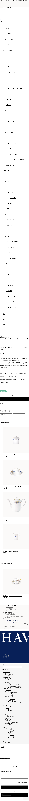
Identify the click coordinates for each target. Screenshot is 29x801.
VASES (8, 236)
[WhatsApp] (28, 624)
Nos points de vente (7, 654)
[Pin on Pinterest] (5, 403)
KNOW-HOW (9, 39)
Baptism (12, 285)
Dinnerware (22, 413)
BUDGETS (9, 291)
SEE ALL (8, 55)
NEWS (8, 44)
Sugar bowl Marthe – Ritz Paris (11, 454)
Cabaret (7, 413)
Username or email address (7, 771)
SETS (7, 214)
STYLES (8, 77)
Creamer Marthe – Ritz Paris (10, 551)
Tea (10, 187)
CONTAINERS (9, 132)
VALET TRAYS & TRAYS (12, 241)
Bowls (11, 137)
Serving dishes (13, 154)
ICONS (8, 66)
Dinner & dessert (14, 116)
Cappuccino (13, 198)
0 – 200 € (12, 296)
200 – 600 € (13, 302)
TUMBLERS (9, 252)
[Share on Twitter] (2, 403)
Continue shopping (5, 758)
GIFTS (5, 263)
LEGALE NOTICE (10, 614)
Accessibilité (6, 656)
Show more (11, 457)
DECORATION (7, 225)
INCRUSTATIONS (10, 72)
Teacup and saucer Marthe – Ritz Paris (13, 487)
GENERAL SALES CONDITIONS (14, 616)
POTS (7, 209)
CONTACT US (9, 607)
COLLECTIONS (7, 50)
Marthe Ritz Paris (9, 411)
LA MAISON (6, 28)
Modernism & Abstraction (16, 94)
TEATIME (6, 170)
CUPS (7, 181)
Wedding (12, 274)
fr (6, 669)
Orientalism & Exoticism (16, 88)
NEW (7, 61)
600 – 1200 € (13, 307)
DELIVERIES (9, 608)
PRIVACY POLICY (11, 617)
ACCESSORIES (10, 165)
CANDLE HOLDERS (11, 258)
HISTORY (8, 33)
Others (11, 126)
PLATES (8, 110)
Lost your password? (23, 782)
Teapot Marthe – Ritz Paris (10, 519)
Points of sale (7, 4)
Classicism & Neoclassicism (17, 83)
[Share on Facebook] (0, 403)
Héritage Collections (14, 413)
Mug (11, 203)
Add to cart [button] (5, 457)
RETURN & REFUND (11, 609)
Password (3, 777)
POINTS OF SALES (11, 613)
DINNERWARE (7, 99)
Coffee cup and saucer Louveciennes (12, 596)
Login (4, 743)
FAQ (7, 611)
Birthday (12, 280)
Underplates (13, 121)
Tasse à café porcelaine (19, 411)
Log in (14, 787)
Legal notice (6, 655)
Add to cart (14, 399)
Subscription (6, 628)
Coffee (11, 192)
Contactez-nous (6, 657)
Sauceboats (13, 143)
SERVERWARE (10, 148)
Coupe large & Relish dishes (17, 159)
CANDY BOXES (10, 247)
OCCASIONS (9, 269)
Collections (2, 414)
